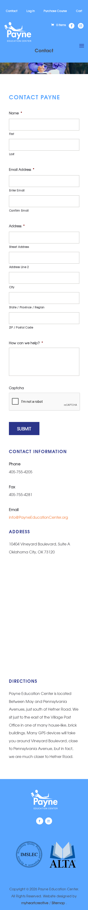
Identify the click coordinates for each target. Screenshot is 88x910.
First (11, 134)
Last (12, 154)
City (12, 287)
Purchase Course (55, 11)
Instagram (48, 820)
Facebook (39, 820)
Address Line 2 (19, 267)
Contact (11, 11)
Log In (31, 11)
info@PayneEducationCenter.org (38, 517)
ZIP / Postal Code (21, 327)
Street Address (19, 247)
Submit (24, 428)
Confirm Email (19, 210)
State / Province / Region (27, 307)
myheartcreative (34, 902)
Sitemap (59, 902)
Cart (79, 11)
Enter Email (17, 190)
